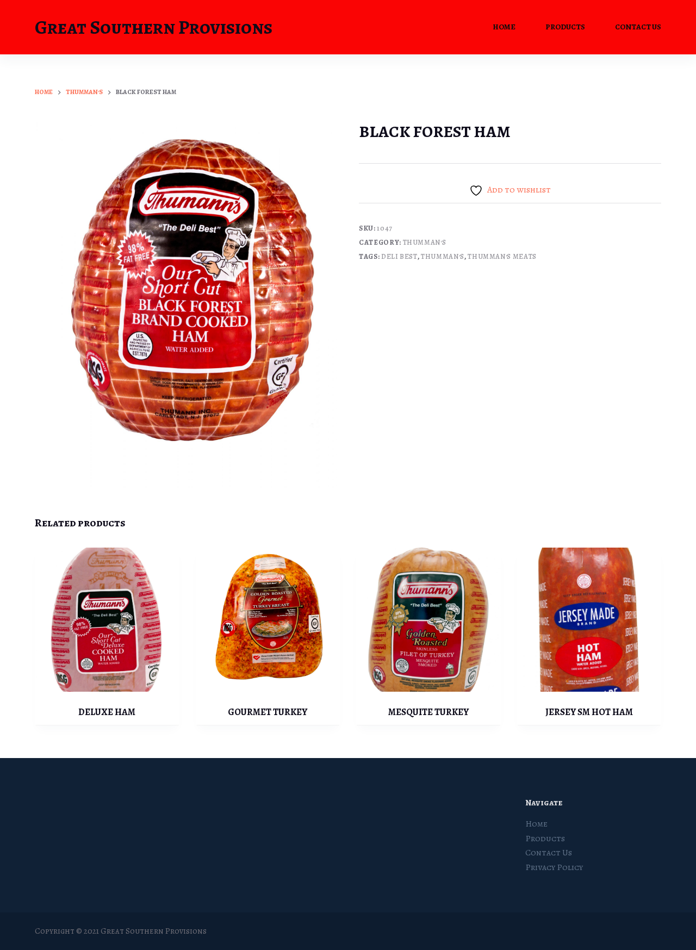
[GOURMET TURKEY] (268, 620)
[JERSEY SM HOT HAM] (589, 620)
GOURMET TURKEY (267, 712)
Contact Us (638, 27)
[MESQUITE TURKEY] (428, 620)
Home (504, 27)
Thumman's (424, 242)
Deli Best (399, 256)
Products (565, 27)
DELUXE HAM (106, 712)
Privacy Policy (554, 867)
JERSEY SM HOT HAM (589, 712)
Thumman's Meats (502, 256)
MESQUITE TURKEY (428, 712)
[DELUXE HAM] (107, 620)
